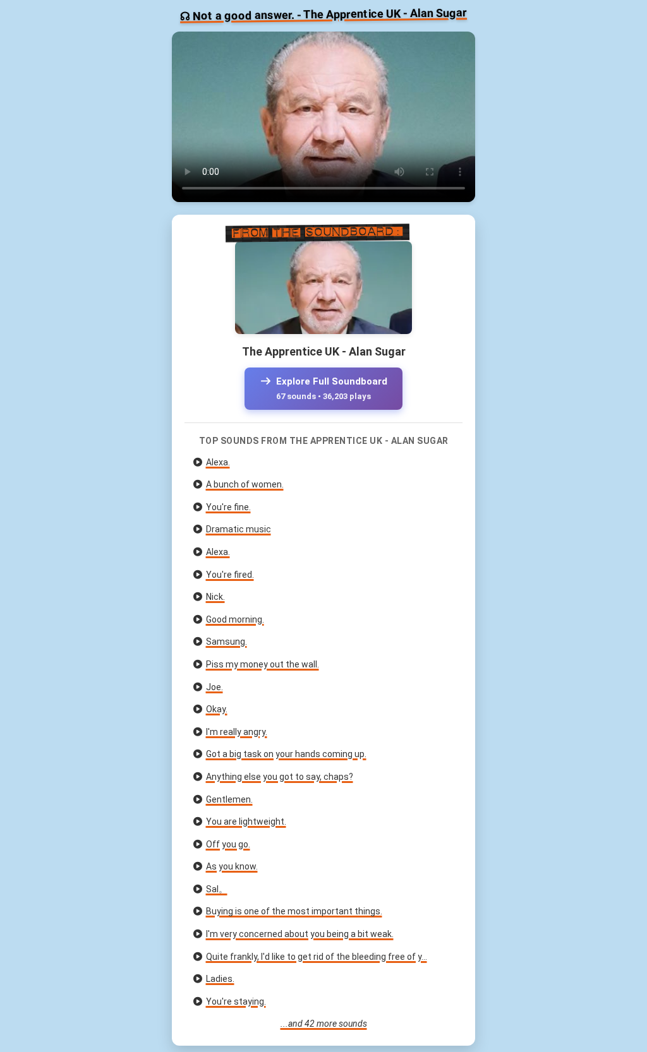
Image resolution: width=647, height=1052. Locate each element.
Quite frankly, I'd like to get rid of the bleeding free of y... (316, 957)
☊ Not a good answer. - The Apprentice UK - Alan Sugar (323, 14)
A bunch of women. (245, 484)
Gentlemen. (229, 799)
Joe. (214, 687)
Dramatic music (238, 529)
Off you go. (228, 844)
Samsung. (226, 642)
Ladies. (220, 979)
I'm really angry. (236, 732)
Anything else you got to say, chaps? (279, 777)
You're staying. (236, 1001)
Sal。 (216, 889)
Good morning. (235, 619)
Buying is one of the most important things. (294, 911)
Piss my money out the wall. (262, 664)
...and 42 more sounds (324, 1024)
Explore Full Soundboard (330, 388)
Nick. (215, 597)
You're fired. (230, 575)
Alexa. (218, 462)
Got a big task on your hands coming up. (286, 754)
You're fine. (228, 507)
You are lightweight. (246, 821)
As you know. (232, 866)
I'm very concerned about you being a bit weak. (300, 934)
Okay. (216, 709)
